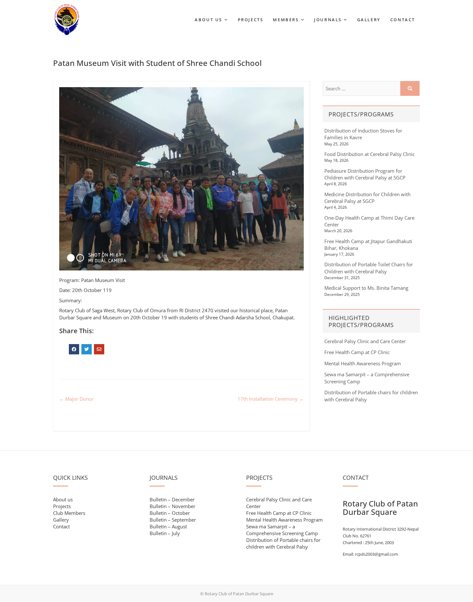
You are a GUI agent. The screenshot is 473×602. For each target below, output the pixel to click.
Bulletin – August (168, 526)
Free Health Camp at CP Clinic (357, 352)
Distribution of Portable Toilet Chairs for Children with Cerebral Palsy (368, 267)
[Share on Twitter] (86, 349)
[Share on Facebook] (74, 349)
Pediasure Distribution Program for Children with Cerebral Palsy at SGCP (364, 174)
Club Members (69, 513)
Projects (251, 20)
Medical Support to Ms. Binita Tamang (366, 288)
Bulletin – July (165, 533)
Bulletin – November (172, 506)
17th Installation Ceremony (270, 399)
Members (286, 20)
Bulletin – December (172, 499)
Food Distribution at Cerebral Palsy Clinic (369, 154)
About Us (208, 20)
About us (63, 499)
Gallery (369, 20)
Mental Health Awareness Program (362, 363)
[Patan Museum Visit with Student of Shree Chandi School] (181, 178)
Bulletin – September (173, 519)
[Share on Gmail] (99, 349)
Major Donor (76, 399)
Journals (328, 20)
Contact (402, 20)
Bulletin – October (170, 513)
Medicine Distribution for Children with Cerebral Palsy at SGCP (367, 197)
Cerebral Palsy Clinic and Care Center (365, 341)
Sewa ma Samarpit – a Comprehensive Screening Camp (282, 529)
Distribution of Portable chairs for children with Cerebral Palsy (283, 543)
